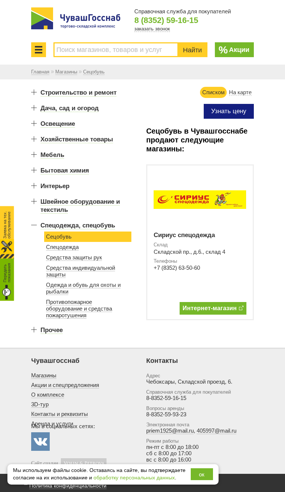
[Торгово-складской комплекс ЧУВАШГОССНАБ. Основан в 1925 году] (75, 18)
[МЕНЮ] (38, 49)
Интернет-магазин (210, 308)
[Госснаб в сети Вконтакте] (40, 441)
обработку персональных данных (134, 477)
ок (201, 474)
